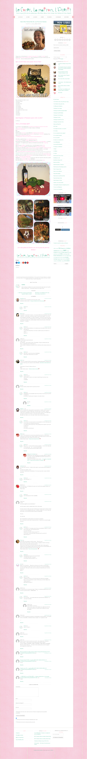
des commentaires (20, 737)
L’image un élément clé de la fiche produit (37, 300)
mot (62, 255)
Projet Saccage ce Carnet (58, 180)
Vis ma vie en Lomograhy (58, 189)
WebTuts (52, 750)
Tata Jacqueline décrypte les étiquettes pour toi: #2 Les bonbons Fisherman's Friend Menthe (64, 68)
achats (54, 248)
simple (61, 259)
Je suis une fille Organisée (58, 144)
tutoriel (67, 259)
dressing (68, 250)
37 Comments (38, 23)
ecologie (55, 252)
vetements (55, 260)
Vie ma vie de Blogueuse (58, 187)
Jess (20, 385)
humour (68, 252)
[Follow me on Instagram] (65, 40)
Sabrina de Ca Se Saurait (31, 454)
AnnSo (21, 360)
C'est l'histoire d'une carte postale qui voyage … (62, 101)
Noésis (21, 540)
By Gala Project (56, 99)
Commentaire (18, 686)
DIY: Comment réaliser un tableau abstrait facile (42, 738)
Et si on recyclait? (57, 137)
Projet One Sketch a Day (58, 178)
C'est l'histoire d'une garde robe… (59, 103)
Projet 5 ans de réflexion (58, 171)
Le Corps (55, 153)
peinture (59, 257)
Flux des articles (19, 735)
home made (64, 252)
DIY (64, 250)
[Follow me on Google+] (60, 40)
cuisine (55, 250)
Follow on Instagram (65, 229)
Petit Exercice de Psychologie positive (60, 166)
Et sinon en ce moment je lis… (59, 139)
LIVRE (61, 254)
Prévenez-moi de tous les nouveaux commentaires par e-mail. (27, 719)
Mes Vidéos (60, 92)
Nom (17, 698)
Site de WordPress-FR (19, 739)
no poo (54, 257)
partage (56, 257)
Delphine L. (22, 408)
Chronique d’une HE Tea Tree (59, 119)
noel (70, 255)
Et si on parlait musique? (58, 135)
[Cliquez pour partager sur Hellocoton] (21, 263)
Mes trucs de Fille (57, 162)
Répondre (21, 303)
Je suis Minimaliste (57, 142)
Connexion (18, 732)
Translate (61, 58)
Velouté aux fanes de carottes (33, 368)
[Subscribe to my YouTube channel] (67, 40)
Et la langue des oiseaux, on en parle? (60, 128)
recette (67, 257)
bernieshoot (22, 298)
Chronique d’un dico (57, 117)
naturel (68, 255)
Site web (17, 707)
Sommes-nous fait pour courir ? (34, 438)
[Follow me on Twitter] (58, 40)
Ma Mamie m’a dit (57, 157)
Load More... (58, 229)
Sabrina (21, 433)
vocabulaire (59, 260)
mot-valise (65, 255)
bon (65, 248)
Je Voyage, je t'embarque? (58, 146)
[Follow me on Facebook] (55, 40)
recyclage (55, 259)
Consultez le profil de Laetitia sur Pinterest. (61, 243)
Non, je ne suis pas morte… (33, 548)
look (64, 254)
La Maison (55, 151)
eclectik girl (22, 466)
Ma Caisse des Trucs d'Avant (58, 155)
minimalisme (59, 255)
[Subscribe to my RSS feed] (69, 40)
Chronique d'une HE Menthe (58, 112)
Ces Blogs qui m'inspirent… (58, 106)
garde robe (60, 252)
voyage (63, 260)
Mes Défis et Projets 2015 (58, 160)
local (63, 254)
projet (64, 257)
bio (60, 248)
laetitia (28, 23)
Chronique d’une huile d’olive (59, 121)
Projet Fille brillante (57, 173)
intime (70, 252)
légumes (67, 254)
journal (55, 254)
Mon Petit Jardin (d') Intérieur (59, 164)
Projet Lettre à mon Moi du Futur (59, 175)
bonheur (69, 248)
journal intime (57, 254)
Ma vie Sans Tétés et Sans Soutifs (64, 78)
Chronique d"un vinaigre (58, 108)
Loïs (21, 564)
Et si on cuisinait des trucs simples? (59, 133)
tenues (65, 259)
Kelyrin (21, 313)
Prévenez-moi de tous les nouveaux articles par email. (26, 722)
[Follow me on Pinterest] (62, 40)
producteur (61, 257)
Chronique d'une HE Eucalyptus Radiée (60, 110)
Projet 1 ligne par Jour (57, 169)
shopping (58, 259)
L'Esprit (55, 148)
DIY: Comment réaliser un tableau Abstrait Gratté (42, 736)
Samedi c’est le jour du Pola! (58, 182)
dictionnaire (61, 250)
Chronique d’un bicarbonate (58, 115)
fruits (57, 252)
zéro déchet (67, 260)
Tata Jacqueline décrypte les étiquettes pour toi (61, 184)
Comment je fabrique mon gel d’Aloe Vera (41, 740)
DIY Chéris (55, 126)
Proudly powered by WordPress (38, 750)
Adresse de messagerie (20, 703)
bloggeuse (63, 248)
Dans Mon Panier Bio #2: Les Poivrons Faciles (33, 21)
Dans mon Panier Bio (57, 124)
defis (58, 250)
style (63, 259)
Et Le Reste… (56, 130)
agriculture (57, 248)
